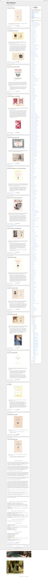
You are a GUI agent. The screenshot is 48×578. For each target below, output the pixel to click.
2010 (33, 324)
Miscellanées (11, 3)
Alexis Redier (33, 34)
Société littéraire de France (35, 303)
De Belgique (10, 224)
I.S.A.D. (32, 188)
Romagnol (33, 293)
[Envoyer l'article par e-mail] (14, 91)
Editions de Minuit (34, 122)
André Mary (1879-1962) (11, 257)
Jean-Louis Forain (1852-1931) (13, 137)
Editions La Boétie (14, 253)
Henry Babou (33, 187)
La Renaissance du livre (34, 220)
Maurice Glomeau (34, 258)
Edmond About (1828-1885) (12, 288)
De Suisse (33, 98)
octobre (34, 327)
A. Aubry (33, 28)
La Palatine (33, 219)
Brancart (33, 59)
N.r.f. (9, 410)
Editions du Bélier (34, 127)
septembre (34, 328)
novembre (34, 326)
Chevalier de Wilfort (11, 8)
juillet (33, 329)
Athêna (32, 43)
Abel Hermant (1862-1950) (12, 314)
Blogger (27, 576)
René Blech (9, 384)
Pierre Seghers (33, 282)
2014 (33, 320)
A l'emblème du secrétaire (35, 22)
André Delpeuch (33, 38)
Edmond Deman (33, 153)
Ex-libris (32, 164)
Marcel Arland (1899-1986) (12, 352)
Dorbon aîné (10, 435)
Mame (32, 252)
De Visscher (33, 99)
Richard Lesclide (34, 291)
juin (33, 330)
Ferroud (32, 170)
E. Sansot (33, 111)
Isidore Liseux (33, 192)
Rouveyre (33, 297)
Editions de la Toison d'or (35, 120)
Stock (32, 304)
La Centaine (33, 214)
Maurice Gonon (33, 259)
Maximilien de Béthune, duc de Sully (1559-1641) (16, 168)
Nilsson (32, 269)
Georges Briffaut (33, 177)
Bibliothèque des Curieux (35, 56)
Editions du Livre (34, 133)
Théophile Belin (33, 308)
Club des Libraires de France (35, 78)
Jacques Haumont (34, 198)
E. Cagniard (33, 110)
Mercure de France (34, 260)
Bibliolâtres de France (34, 54)
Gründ (32, 181)
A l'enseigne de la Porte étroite (35, 23)
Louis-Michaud (33, 249)
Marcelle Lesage (34, 254)
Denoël (32, 100)
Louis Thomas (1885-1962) (12, 439)
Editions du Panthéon (34, 138)
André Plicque (33, 39)
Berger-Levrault (33, 50)
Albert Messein (33, 32)
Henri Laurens (33, 186)
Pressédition (33, 286)
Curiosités (33, 89)
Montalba (33, 264)
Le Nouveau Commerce (34, 236)
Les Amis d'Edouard (34, 243)
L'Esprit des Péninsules (34, 210)
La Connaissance (11, 133)
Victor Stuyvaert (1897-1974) (12, 30)
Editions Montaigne (34, 149)
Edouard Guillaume (34, 155)
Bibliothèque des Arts (34, 55)
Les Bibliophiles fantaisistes (15, 435)
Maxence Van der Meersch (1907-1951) (14, 197)
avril (33, 332)
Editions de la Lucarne (34, 115)
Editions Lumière (14, 380)
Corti (32, 87)
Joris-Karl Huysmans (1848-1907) (13, 96)
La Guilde (33, 216)
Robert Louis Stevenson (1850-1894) (14, 228)
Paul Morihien (33, 276)
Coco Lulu (33, 83)
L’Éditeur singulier (34, 17)
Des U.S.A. (33, 104)
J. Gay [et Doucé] (34, 193)
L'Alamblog (33, 14)
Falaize (32, 165)
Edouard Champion (34, 154)
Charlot (32, 71)
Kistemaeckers (33, 205)
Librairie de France (34, 247)
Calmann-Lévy (33, 66)
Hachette (33, 182)
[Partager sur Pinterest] (19, 91)
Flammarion (10, 164)
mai (33, 331)
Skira (32, 302)
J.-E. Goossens (33, 197)
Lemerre (33, 237)
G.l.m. (32, 175)
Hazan (32, 183)
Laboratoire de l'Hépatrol (34, 226)
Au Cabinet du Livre (34, 44)
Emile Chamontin (34, 159)
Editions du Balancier (34, 126)
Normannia (33, 15)
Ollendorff (33, 271)
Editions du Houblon (34, 132)
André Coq (33, 37)
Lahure (32, 227)
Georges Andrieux (34, 176)
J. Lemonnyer (33, 194)
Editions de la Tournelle (34, 121)
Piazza (32, 280)
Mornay (32, 265)
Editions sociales (34, 150)
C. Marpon (33, 61)
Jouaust (10, 310)
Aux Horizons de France (34, 48)
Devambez (33, 105)
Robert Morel (33, 292)
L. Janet (32, 208)
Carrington (33, 67)
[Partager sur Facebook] (18, 91)
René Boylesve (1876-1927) (12, 414)
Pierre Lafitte (33, 281)
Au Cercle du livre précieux (35, 45)
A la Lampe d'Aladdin (34, 26)
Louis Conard (33, 248)
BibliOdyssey (33, 16)
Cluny (32, 82)
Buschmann (33, 60)
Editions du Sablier (34, 142)
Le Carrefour (33, 232)
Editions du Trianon (34, 144)
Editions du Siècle (34, 143)
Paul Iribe (33, 275)
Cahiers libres (33, 65)
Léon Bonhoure (33, 238)
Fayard (32, 166)
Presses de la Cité (34, 287)
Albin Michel (33, 33)
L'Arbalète (33, 209)
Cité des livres (33, 76)
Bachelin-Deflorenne (34, 49)
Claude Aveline (33, 77)
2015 (33, 319)
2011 (33, 323)
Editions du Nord (14, 224)
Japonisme (33, 199)
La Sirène (33, 221)
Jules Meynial (33, 203)
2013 (33, 321)
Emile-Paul (33, 160)
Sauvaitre (33, 298)
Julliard (32, 204)
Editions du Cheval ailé (34, 131)
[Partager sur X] (17, 91)
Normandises (33, 270)
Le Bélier (33, 231)
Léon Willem (33, 242)
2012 (33, 322)
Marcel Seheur (33, 253)
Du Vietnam (33, 109)
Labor (32, 225)
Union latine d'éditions (34, 309)
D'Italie (32, 93)
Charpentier (33, 72)
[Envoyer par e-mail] (16, 91)
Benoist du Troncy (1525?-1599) (13, 66)
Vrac (9, 92)
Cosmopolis (33, 88)
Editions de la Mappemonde (35, 116)
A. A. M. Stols (33, 27)
